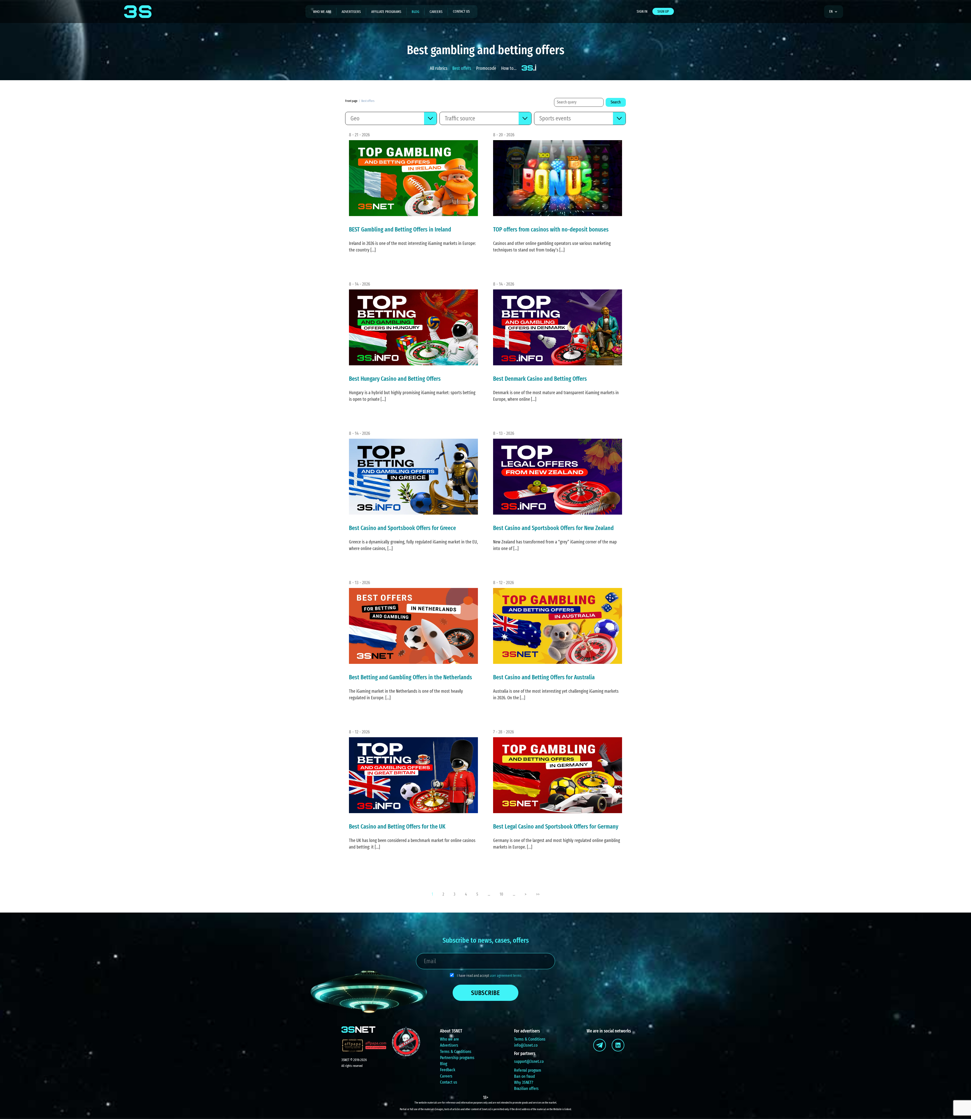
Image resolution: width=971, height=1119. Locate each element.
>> (538, 894)
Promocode (486, 68)
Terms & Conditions (455, 1051)
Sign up (663, 11)
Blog (443, 1063)
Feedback (447, 1069)
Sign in (642, 11)
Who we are (449, 1039)
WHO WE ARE (322, 11)
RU (833, 26)
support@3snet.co (529, 1061)
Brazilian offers (526, 1088)
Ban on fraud (524, 1076)
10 (501, 894)
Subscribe (485, 993)
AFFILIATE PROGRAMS (386, 11)
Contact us (461, 11)
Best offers (461, 68)
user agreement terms (505, 975)
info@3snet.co (526, 1045)
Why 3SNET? (523, 1082)
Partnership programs (457, 1057)
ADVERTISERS (351, 11)
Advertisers (449, 1045)
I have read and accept (489, 975)
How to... (509, 68)
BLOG (415, 11)
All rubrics (438, 68)
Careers (436, 11)
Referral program (527, 1070)
